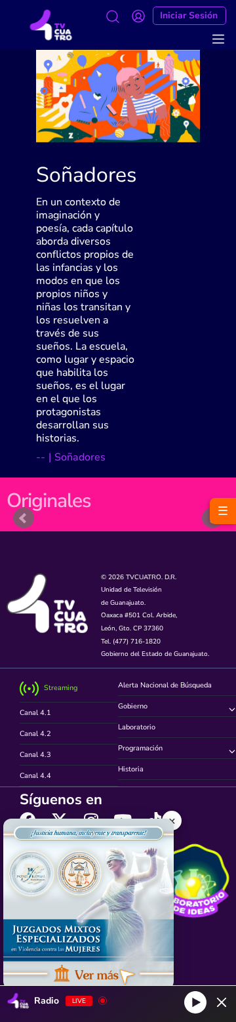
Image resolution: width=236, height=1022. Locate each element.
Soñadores (86, 175)
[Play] (195, 1002)
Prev (23, 518)
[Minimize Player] (221, 1002)
